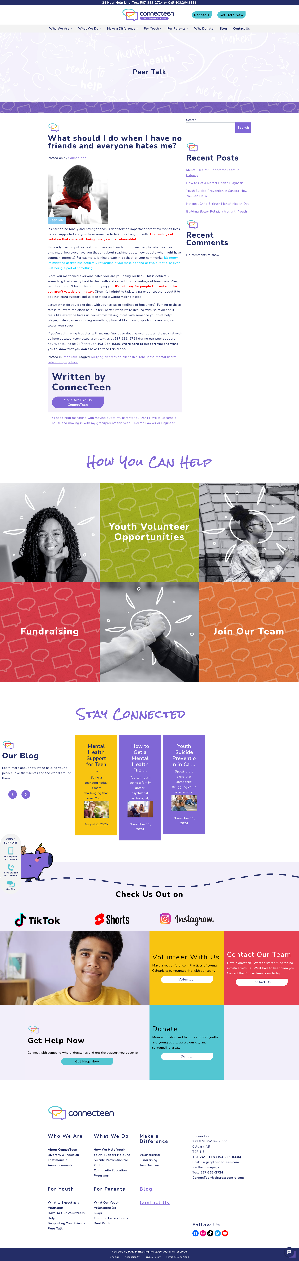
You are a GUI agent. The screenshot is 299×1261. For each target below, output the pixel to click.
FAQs (98, 1213)
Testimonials (57, 1160)
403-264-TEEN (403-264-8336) (216, 1157)
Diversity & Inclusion (63, 1155)
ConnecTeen (77, 158)
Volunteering (150, 1155)
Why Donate (204, 28)
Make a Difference (121, 28)
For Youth (151, 28)
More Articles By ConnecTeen (78, 402)
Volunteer (187, 979)
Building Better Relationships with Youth (216, 211)
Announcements (60, 1165)
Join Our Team (249, 631)
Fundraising (49, 631)
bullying (97, 357)
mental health (166, 357)
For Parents (176, 28)
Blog (223, 28)
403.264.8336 (186, 3)
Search (191, 120)
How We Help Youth (109, 1150)
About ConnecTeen (62, 1150)
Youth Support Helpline (112, 1155)
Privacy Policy (153, 1257)
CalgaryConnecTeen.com (220, 1162)
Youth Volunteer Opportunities (149, 531)
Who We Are (59, 28)
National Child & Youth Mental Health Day (217, 204)
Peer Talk (70, 357)
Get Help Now (231, 15)
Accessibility (132, 1257)
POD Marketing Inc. (141, 1252)
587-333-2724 (151, 3)
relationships (57, 362)
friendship (130, 357)
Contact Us (241, 28)
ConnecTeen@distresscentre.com (218, 1178)
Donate (187, 1056)
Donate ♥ (202, 15)
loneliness (146, 357)
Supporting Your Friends (66, 1223)
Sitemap (115, 1257)
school (73, 362)
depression (113, 357)
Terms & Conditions (177, 1257)
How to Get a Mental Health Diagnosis (214, 183)
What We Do (88, 28)
